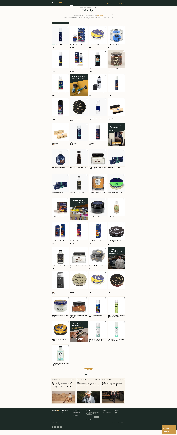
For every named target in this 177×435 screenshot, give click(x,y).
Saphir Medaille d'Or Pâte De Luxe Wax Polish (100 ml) (78, 117)
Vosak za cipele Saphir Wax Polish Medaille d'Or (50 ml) (116, 290)
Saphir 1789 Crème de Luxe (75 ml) (58, 240)
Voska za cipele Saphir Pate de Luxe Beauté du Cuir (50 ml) (98, 290)
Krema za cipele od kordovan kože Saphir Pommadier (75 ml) (97, 266)
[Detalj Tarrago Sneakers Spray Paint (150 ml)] (98, 83)
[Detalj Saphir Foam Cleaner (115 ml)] (98, 107)
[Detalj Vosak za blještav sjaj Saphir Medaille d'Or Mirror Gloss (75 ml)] (79, 280)
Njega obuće (89, 7)
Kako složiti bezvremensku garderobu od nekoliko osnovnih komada (88, 385)
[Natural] (53, 144)
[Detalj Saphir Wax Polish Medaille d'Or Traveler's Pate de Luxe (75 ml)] (116, 231)
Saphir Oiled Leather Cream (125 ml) (59, 92)
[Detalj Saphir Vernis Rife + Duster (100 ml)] (79, 59)
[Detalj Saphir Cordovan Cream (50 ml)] (98, 207)
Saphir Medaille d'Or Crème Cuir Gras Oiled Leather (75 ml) (97, 168)
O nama (62, 412)
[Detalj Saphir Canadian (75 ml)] (79, 231)
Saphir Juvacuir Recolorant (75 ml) (58, 167)
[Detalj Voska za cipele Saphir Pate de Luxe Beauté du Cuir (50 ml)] (98, 280)
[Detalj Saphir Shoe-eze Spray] (60, 59)
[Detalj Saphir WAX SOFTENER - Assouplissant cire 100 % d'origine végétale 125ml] (116, 305)
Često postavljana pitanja (76, 412)
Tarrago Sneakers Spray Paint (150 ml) (96, 92)
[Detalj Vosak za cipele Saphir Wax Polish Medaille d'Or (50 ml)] (116, 280)
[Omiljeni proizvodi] (122, 4)
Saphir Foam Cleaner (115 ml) (94, 117)
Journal (72, 379)
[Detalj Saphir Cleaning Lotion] (116, 207)
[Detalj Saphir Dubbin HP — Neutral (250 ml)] (116, 183)
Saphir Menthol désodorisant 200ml (96, 315)
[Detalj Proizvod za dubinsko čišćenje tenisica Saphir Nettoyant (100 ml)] (60, 353)
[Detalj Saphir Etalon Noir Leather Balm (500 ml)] (98, 183)
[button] (68, 27)
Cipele (85, 7)
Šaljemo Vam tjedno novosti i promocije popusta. (92, 419)
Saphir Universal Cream (93, 68)
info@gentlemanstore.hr (108, 412)
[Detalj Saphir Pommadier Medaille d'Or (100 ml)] (116, 59)
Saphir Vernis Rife (58, 44)
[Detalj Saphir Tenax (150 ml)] (60, 107)
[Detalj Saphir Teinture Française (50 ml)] (79, 35)
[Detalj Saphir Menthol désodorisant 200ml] (98, 305)
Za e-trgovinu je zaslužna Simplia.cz (114, 422)
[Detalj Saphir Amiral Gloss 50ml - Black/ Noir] (60, 329)
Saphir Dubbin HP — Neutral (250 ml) (115, 192)
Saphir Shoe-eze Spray (56, 68)
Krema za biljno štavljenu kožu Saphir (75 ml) (78, 265)
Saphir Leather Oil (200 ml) (94, 142)
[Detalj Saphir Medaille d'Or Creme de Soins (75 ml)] (79, 158)
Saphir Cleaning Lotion (112, 216)
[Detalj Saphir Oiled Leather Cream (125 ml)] (60, 83)
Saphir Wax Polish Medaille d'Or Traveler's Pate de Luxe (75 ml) (116, 241)
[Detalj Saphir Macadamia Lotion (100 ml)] (60, 256)
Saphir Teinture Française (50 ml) (76, 44)
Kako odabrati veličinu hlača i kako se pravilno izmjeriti (112, 384)
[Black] (52, 144)
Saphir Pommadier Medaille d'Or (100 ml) (116, 68)
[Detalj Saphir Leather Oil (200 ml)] (98, 132)
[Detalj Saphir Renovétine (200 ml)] (116, 83)
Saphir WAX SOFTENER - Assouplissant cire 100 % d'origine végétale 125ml (116, 316)
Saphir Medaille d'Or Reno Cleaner (77, 192)
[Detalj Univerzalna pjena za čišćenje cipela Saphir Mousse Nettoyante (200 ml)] (116, 329)
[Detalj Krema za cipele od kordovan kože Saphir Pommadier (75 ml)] (98, 256)
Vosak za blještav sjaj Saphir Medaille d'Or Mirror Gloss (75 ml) (78, 290)
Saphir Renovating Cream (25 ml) (58, 192)
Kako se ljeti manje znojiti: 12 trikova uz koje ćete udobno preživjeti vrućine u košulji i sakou (62, 386)
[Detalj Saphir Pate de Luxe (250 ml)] (116, 35)
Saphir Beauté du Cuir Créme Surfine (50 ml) (60, 315)
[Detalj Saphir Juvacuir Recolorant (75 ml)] (60, 158)
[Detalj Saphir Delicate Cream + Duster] (60, 207)
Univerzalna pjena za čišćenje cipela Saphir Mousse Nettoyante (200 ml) (116, 340)
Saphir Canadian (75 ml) (75, 240)
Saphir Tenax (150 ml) (56, 117)
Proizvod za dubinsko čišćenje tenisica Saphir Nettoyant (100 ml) (60, 364)
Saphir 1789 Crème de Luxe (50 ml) (95, 240)
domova (81, 7)
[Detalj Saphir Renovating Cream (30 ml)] (116, 158)
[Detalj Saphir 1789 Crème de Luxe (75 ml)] (60, 231)
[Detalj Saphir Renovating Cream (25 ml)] (60, 183)
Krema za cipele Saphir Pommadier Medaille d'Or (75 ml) (78, 316)
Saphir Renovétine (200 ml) (113, 92)
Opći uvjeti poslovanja (76, 415)
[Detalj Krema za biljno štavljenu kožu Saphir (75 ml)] (79, 256)
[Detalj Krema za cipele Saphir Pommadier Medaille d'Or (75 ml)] (79, 305)
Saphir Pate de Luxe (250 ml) (113, 44)
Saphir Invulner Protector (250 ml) (77, 142)
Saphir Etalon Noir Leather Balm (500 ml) (97, 192)
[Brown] (53, 292)
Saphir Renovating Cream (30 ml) (114, 167)
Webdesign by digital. (122, 422)
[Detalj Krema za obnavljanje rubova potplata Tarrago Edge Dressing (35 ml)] (60, 280)
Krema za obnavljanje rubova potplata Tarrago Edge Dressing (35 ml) (59, 290)
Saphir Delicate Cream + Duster (58, 216)
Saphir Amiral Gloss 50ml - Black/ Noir (59, 339)
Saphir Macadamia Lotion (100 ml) (58, 265)
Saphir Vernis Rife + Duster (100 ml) (77, 68)
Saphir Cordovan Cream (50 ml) (95, 216)
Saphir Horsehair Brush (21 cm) (114, 117)
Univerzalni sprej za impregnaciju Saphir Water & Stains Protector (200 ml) (96, 340)
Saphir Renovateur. (100, 15)
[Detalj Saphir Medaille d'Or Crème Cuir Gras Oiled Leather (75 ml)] (98, 158)
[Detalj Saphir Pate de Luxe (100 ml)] (98, 35)
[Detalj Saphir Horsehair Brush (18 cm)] (60, 132)
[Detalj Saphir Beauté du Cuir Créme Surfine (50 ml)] (60, 305)
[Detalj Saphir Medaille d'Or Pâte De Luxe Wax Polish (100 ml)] (79, 107)
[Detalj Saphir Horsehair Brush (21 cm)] (116, 107)
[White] (54, 144)
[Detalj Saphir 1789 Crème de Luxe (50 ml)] (98, 231)
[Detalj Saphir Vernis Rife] (60, 35)
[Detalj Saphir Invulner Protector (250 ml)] (79, 132)
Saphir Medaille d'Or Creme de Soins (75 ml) (78, 167)
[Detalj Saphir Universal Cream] (98, 59)
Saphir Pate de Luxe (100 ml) (94, 44)
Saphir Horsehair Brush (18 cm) (58, 142)
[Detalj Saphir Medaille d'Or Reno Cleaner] (79, 183)
